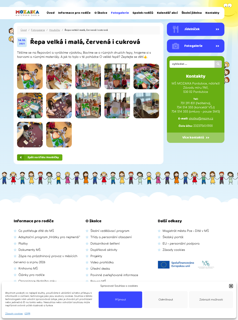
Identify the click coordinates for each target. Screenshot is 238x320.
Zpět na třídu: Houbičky (43, 157)
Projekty (96, 256)
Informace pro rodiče (74, 13)
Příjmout (120, 299)
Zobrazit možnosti (211, 299)
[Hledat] (218, 64)
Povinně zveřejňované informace (114, 275)
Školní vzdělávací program (109, 231)
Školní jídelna (192, 13)
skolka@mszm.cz (201, 118)
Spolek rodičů (143, 13)
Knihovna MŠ (28, 268)
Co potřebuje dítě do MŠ (36, 231)
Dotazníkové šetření (105, 243)
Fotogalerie (120, 13)
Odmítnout (166, 299)
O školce (100, 13)
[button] (231, 286)
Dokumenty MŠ (29, 250)
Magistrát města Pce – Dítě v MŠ (186, 231)
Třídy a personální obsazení (111, 237)
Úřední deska (100, 268)
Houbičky (54, 30)
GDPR (27, 314)
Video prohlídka (102, 262)
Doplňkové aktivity (103, 250)
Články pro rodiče (31, 275)
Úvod (51, 13)
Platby (23, 243)
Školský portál (173, 237)
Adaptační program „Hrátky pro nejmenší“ (49, 237)
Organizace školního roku (37, 281)
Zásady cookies (14, 314)
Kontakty (212, 13)
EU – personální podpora (181, 243)
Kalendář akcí (167, 13)
